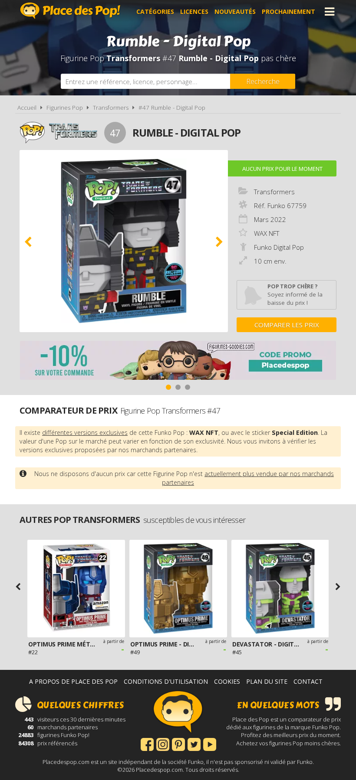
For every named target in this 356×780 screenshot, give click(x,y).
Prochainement (288, 11)
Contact (308, 681)
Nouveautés (235, 11)
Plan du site (266, 681)
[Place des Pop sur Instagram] (162, 743)
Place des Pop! (70, 11)
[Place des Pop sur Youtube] (209, 743)
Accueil (26, 107)
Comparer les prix (286, 324)
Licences (194, 11)
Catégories (155, 11)
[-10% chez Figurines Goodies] (178, 361)
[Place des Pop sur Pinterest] (178, 743)
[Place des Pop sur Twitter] (194, 743)
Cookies (227, 681)
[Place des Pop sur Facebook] (147, 743)
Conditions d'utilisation (166, 681)
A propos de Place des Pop (73, 681)
